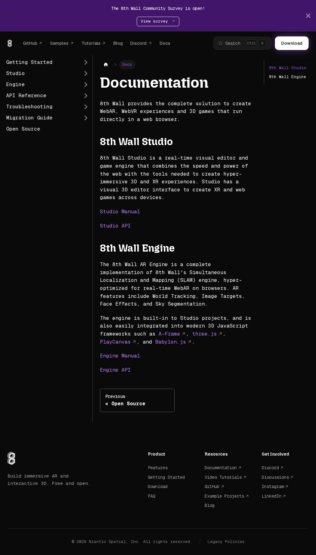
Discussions (275, 477)
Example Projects (224, 496)
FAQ (151, 496)
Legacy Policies (226, 541)
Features (158, 467)
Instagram (273, 486)
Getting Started (166, 477)
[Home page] (106, 64)
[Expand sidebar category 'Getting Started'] (86, 62)
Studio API (115, 226)
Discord (138, 43)
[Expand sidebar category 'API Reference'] (86, 96)
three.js (204, 334)
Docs (165, 43)
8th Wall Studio (287, 67)
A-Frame (169, 334)
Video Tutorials (223, 477)
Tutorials (91, 43)
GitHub (30, 43)
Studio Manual (120, 211)
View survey (155, 21)
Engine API (115, 370)
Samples (59, 43)
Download (291, 43)
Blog (118, 43)
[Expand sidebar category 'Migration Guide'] (86, 118)
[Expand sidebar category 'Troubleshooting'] (86, 107)
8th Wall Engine (287, 76)
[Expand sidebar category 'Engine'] (86, 85)
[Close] (308, 15)
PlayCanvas (115, 342)
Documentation (221, 467)
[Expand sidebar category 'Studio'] (86, 73)
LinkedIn (271, 496)
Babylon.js (170, 342)
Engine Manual (120, 356)
